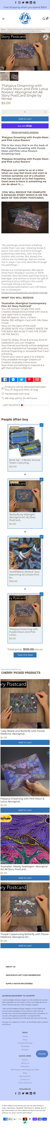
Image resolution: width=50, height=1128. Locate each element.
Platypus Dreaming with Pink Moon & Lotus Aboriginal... (22, 800)
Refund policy (25, 1076)
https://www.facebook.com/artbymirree (24, 292)
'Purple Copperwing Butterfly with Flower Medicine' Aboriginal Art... (24, 935)
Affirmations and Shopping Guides (25, 1070)
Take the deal (25, 654)
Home (3, 29)
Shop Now (25, 1066)
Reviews (25, 1050)
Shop (25, 1040)
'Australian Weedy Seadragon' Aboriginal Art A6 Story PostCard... (24, 868)
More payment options (25, 132)
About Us (25, 1063)
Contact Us (25, 1079)
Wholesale (25, 1046)
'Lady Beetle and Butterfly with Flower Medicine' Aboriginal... (22, 732)
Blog (25, 1073)
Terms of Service (25, 1083)
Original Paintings (25, 1043)
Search (25, 1060)
